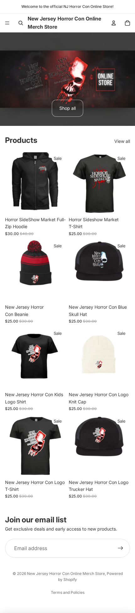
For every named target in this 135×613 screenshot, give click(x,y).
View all (122, 141)
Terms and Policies (67, 592)
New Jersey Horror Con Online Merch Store (66, 573)
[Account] (114, 23)
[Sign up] (120, 548)
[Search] (21, 23)
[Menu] (7, 23)
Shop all (67, 108)
